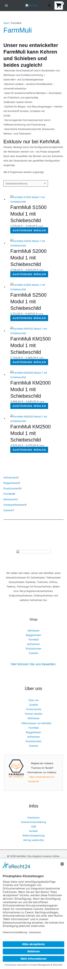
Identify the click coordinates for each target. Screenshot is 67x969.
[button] (49, 6)
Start (6, 22)
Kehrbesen (34, 630)
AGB (33, 826)
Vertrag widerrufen (33, 840)
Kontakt (33, 831)
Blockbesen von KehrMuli (37, 723)
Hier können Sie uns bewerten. (33, 664)
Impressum (33, 817)
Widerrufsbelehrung (34, 835)
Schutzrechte (33, 709)
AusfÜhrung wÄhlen (29, 230)
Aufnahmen (33, 644)
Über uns (34, 700)
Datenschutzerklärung (33, 821)
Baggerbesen (33, 635)
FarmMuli (34, 639)
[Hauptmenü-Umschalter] (6, 5)
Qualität (33, 704)
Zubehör (33, 653)
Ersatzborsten (33, 648)
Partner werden (33, 713)
